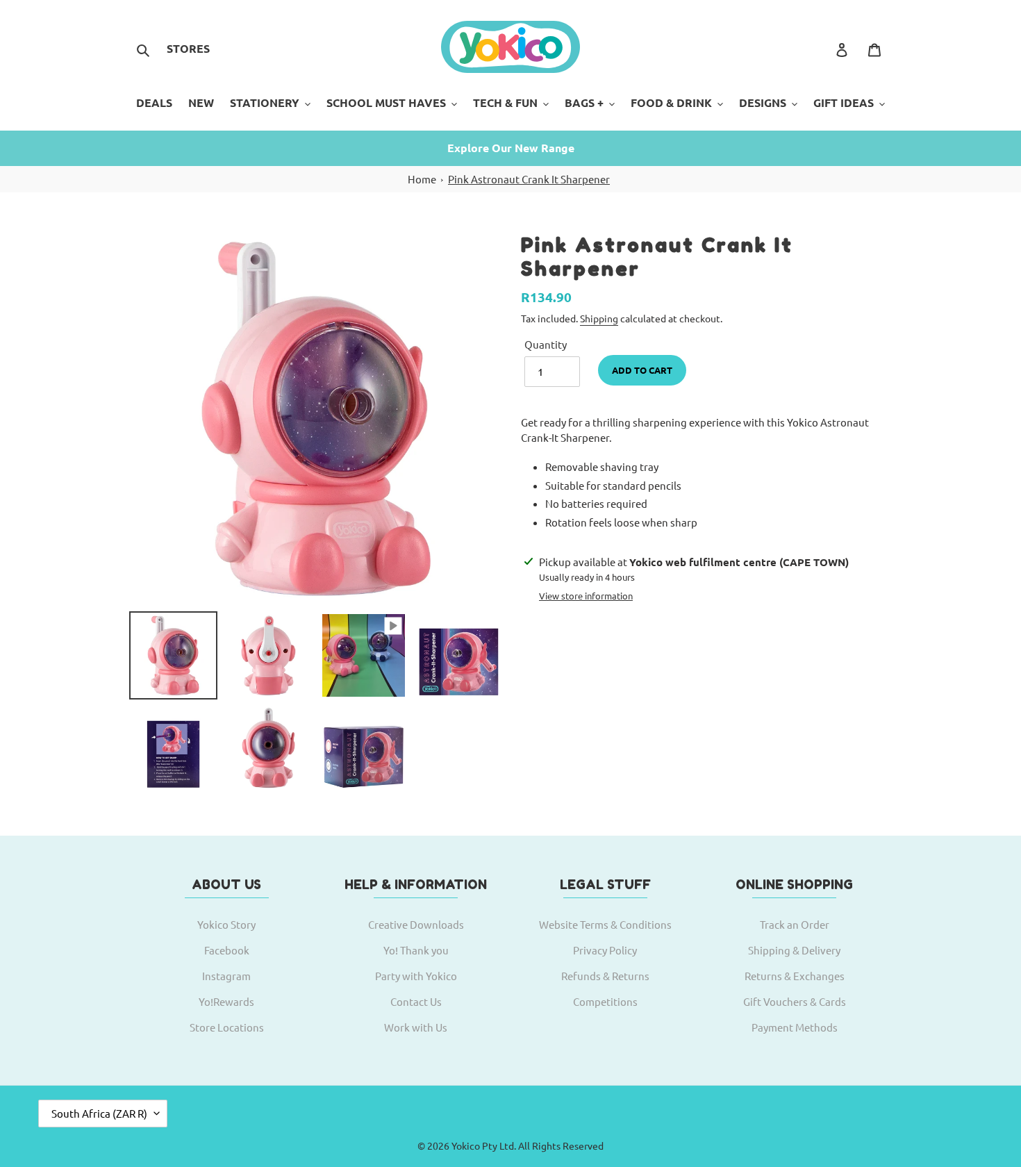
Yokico (465, 1145)
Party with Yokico (416, 975)
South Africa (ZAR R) (99, 1113)
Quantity (545, 344)
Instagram (226, 975)
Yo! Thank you (416, 950)
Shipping (599, 318)
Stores (188, 48)
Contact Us (416, 1001)
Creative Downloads (416, 924)
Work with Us (415, 1027)
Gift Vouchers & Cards (794, 1001)
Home (422, 178)
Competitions (605, 1001)
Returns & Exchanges (795, 975)
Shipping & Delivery (794, 950)
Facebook (226, 950)
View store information (586, 596)
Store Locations (227, 1027)
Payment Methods (795, 1027)
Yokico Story (226, 924)
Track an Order (794, 924)
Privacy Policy (605, 950)
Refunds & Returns (605, 975)
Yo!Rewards (226, 1001)
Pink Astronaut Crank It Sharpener (529, 178)
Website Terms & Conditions (605, 924)
